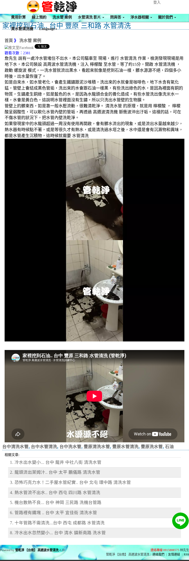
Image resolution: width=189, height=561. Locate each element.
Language (47, 29)
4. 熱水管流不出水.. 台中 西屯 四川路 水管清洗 (55, 492)
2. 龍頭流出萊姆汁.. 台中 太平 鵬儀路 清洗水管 (55, 472)
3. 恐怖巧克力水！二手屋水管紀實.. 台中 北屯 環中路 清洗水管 (70, 482)
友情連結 (174, 554)
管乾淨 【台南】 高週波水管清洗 (37, 550)
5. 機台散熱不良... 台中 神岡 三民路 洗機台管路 (55, 502)
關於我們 (166, 17)
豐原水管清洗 (125, 446)
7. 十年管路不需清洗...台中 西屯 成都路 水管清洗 (57, 522)
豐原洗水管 (152, 446)
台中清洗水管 (15, 446)
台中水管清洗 (44, 446)
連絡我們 (158, 554)
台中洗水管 (70, 446)
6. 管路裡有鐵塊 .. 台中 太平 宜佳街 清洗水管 (53, 512)
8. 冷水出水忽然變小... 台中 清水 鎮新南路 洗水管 (58, 532)
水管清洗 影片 (90, 17)
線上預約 (39, 17)
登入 (157, 2)
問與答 (116, 17)
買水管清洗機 (22, 29)
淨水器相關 (140, 17)
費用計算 (18, 17)
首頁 (9, 40)
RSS (186, 554)
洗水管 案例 (62, 17)
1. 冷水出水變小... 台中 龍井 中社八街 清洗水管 (55, 462)
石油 (169, 446)
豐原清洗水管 (97, 446)
